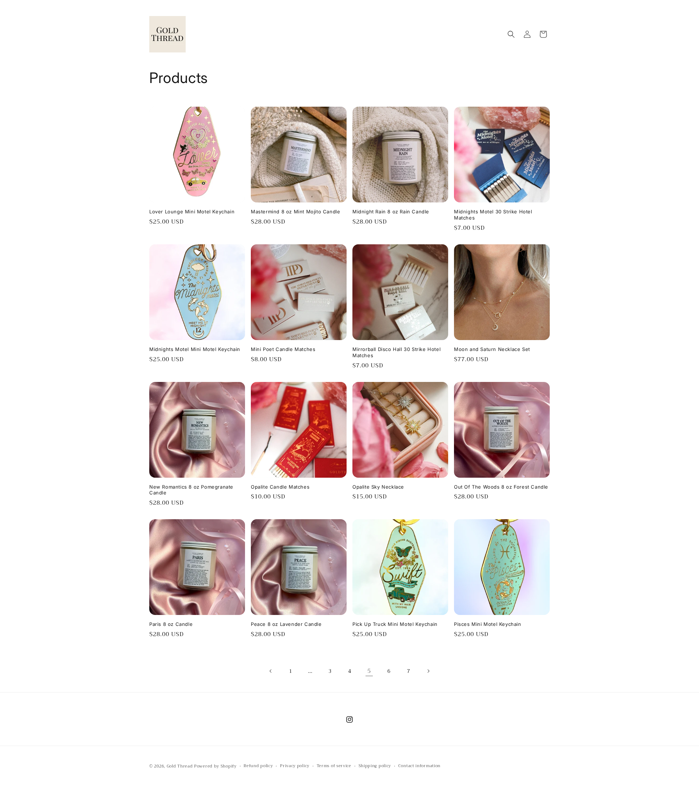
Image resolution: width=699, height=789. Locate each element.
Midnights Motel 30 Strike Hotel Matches (493, 215)
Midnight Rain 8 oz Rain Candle (390, 211)
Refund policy (258, 766)
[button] (511, 34)
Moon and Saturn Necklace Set (492, 349)
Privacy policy (294, 766)
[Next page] (428, 671)
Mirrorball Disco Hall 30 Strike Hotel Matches (396, 352)
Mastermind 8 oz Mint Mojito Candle (295, 211)
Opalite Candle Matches (280, 487)
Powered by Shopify (215, 766)
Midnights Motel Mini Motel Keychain (194, 349)
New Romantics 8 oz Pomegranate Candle (191, 490)
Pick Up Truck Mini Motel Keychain (395, 624)
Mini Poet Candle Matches (283, 349)
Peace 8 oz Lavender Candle (286, 624)
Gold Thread (180, 766)
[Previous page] (271, 671)
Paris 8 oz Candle (171, 624)
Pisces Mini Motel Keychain (487, 624)
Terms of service (334, 766)
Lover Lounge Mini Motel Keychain (191, 211)
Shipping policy (375, 766)
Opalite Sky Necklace (378, 487)
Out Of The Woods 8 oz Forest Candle (501, 487)
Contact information (419, 766)
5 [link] (369, 671)
